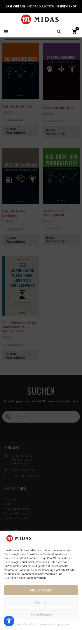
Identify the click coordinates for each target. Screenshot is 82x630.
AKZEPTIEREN (41, 590)
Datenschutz (45, 624)
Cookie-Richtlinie (24, 624)
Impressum (61, 624)
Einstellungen (41, 614)
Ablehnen (41, 602)
